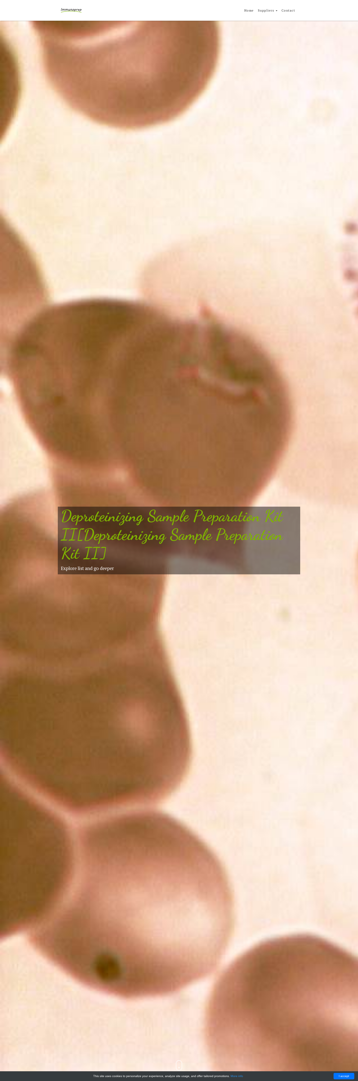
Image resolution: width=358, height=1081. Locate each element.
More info (237, 1076)
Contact (288, 10)
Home (249, 10)
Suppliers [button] (266, 10)
